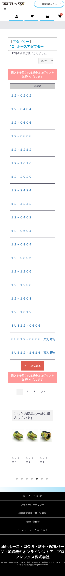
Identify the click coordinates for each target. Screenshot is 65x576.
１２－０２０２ (21, 95)
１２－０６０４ (21, 231)
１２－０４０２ (21, 217)
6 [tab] (42, 479)
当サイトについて (32, 496)
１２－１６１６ (21, 163)
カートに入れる (32, 366)
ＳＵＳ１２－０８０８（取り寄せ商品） (38, 339)
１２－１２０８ (21, 285)
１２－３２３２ (21, 203)
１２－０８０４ (21, 244)
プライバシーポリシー (32, 504)
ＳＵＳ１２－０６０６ (26, 325)
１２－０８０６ (21, 258)
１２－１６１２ (21, 312)
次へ (43, 391)
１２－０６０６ (21, 122)
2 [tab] (22, 479)
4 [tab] (32, 479)
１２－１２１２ (21, 149)
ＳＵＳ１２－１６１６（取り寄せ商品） (38, 352)
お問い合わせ (33, 521)
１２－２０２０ (21, 176)
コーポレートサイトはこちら (32, 530)
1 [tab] (17, 479)
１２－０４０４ (21, 109)
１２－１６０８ (21, 298)
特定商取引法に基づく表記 (32, 513)
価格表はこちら (49, 4)
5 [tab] (37, 479)
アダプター (21, 42)
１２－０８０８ (21, 136)
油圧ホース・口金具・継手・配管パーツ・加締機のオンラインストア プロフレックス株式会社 (32, 551)
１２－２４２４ (21, 190)
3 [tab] (27, 479)
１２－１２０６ (21, 271)
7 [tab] (47, 479)
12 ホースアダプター (27, 46)
